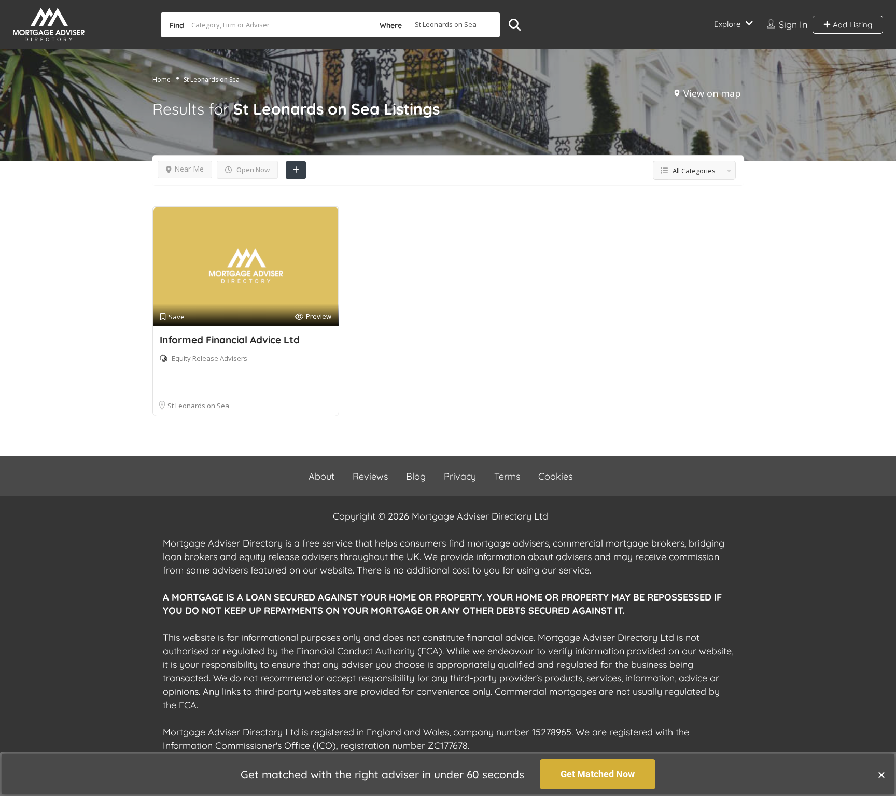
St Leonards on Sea (198, 405)
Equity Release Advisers (209, 358)
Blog (416, 476)
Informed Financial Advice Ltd (230, 339)
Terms (507, 476)
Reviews (370, 476)
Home (161, 79)
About (321, 476)
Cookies (555, 476)
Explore (727, 24)
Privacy (460, 476)
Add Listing (851, 25)
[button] (881, 775)
